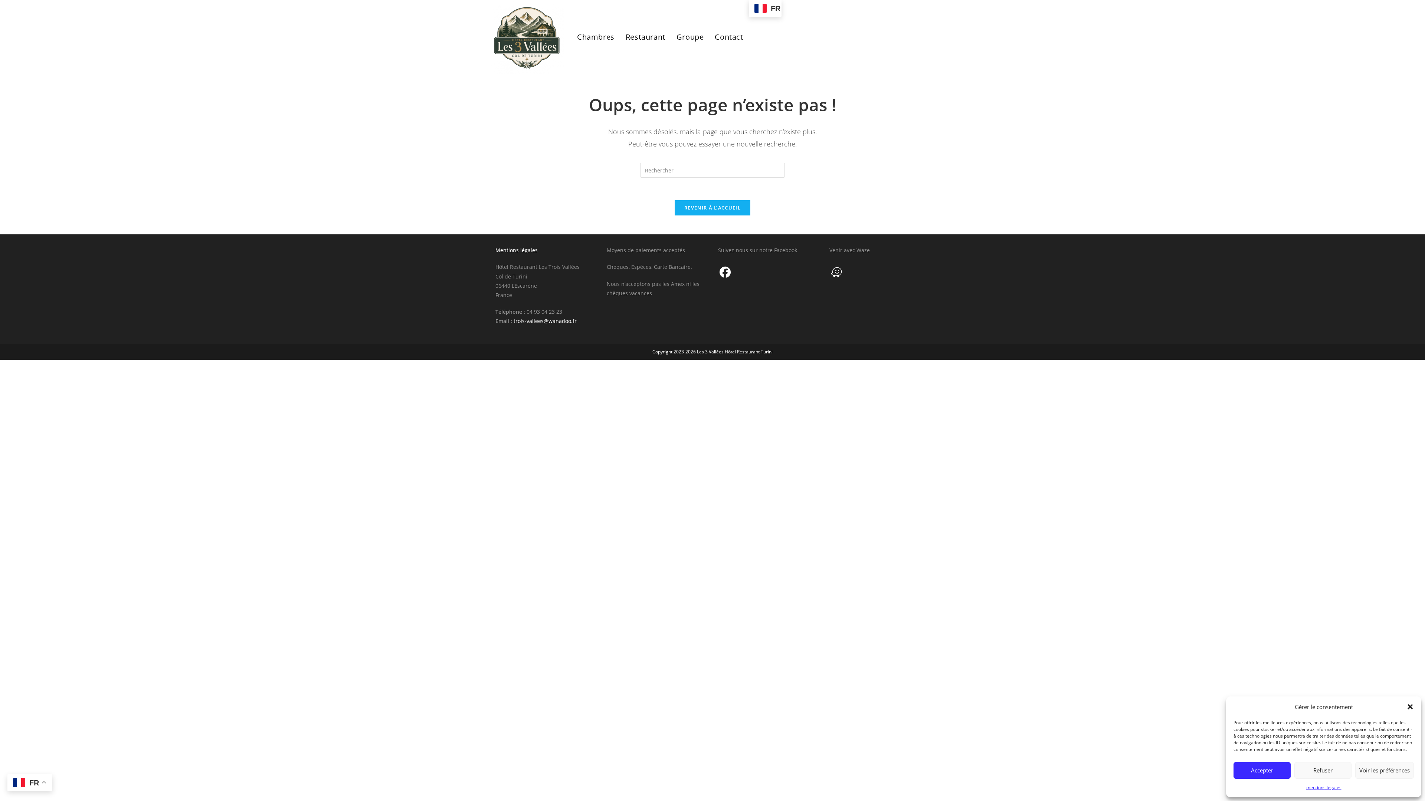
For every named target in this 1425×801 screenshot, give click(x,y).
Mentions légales (516, 250)
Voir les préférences (1384, 770)
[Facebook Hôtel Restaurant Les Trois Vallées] (725, 272)
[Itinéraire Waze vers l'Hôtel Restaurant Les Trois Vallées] (836, 272)
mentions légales (1324, 787)
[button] (1410, 707)
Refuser (1323, 770)
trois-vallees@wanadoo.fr (545, 320)
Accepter (1262, 770)
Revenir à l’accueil (712, 207)
